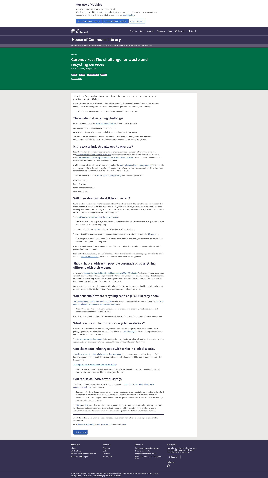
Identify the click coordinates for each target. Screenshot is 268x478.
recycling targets (130, 332)
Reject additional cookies (115, 21)
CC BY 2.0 (124, 424)
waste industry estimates (105, 124)
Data (141, 31)
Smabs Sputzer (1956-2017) (104, 424)
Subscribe (181, 31)
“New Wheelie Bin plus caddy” (86, 424)
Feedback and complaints (80, 457)
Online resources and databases (147, 448)
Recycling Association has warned (89, 339)
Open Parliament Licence (149, 473)
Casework (150, 31)
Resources (161, 31)
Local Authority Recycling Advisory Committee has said (97, 217)
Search (193, 31)
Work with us (76, 451)
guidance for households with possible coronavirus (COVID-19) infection (111, 273)
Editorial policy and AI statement (83, 454)
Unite (79, 405)
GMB (86, 405)
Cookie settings (136, 21)
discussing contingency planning (109, 175)
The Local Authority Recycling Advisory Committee (92, 301)
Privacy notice (76, 476)
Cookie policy (86, 476)
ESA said (151, 234)
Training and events (142, 451)
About (170, 31)
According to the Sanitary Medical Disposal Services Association (97, 354)
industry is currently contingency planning (135, 165)
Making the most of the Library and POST (148, 457)
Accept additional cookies (89, 21)
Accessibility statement (113, 476)
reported (97, 229)
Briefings (133, 31)
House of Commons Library (96, 39)
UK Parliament (76, 46)
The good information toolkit (146, 454)
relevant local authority (90, 257)
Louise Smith (77, 79)
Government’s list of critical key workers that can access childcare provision (104, 158)
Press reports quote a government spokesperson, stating (94, 365)
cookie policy (128, 15)
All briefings (107, 457)
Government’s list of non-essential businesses (93, 155)
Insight (107, 46)
